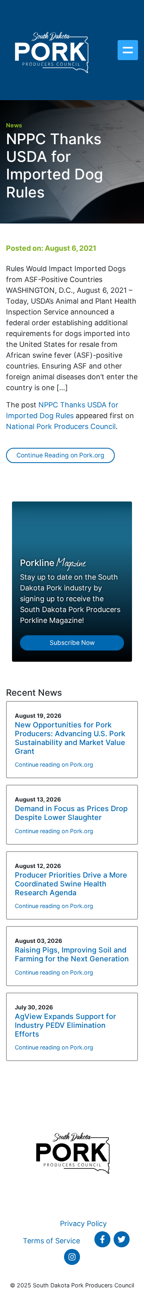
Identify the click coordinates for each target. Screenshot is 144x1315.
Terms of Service (51, 1240)
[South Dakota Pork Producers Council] (51, 50)
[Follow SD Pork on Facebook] (102, 1239)
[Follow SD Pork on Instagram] (72, 1257)
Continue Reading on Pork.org (60, 455)
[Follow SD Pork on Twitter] (122, 1239)
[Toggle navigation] (128, 50)
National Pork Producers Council (61, 426)
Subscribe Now (72, 642)
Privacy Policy (83, 1223)
